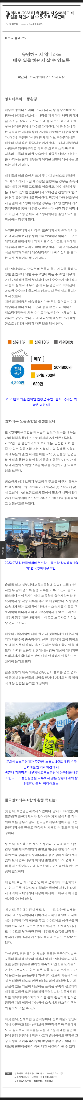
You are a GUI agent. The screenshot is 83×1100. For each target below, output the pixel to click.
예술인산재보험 (21, 1077)
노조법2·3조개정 (55, 1073)
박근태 (35, 1077)
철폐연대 (38, 1081)
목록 (3, 550)
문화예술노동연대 (22, 1081)
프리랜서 (40, 1073)
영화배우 (18, 1073)
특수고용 (29, 1073)
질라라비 (49, 1081)
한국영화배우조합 (48, 1077)
